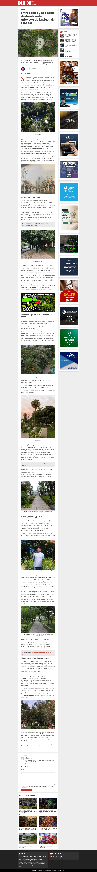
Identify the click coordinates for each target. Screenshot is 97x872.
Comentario (23, 778)
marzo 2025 (24, 26)
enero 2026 (22, 847)
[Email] (29, 73)
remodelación (37, 525)
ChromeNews (55, 870)
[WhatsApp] (25, 73)
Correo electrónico (25, 773)
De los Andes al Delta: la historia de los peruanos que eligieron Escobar (28, 821)
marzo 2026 (42, 830)
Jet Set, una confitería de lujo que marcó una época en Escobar (71, 35)
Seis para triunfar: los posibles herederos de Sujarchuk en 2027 (71, 45)
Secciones (61, 3)
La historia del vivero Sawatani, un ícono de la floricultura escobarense (71, 50)
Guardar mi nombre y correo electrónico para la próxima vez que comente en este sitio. (37, 787)
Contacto (73, 3)
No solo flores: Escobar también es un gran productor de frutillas (48, 838)
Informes (22, 9)
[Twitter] (22, 73)
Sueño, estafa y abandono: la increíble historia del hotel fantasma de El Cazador (28, 803)
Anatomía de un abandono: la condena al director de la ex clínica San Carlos (48, 803)
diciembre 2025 (42, 847)
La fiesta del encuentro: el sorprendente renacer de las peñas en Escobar (71, 55)
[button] (54, 179)
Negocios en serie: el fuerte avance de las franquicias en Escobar (48, 821)
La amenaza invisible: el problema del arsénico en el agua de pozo (28, 838)
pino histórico (24, 581)
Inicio (49, 3)
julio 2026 (22, 814)
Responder (26, 763)
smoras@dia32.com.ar (30, 70)
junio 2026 (42, 814)
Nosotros (54, 3)
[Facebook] (24, 73)
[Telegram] (27, 73)
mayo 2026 (22, 830)
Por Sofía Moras (31, 68)
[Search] (77, 3)
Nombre (23, 769)
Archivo (68, 3)
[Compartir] (31, 73)
